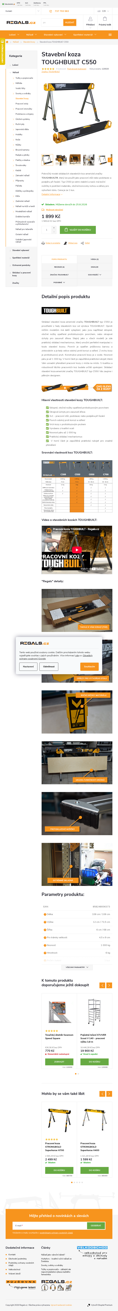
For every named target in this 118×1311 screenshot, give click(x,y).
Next (109, 985)
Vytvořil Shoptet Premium (101, 1305)
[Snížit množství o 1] (54, 232)
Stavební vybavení (20, 250)
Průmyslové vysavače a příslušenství (25, 223)
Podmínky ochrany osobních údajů (21, 1264)
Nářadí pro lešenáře (24, 229)
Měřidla (19, 83)
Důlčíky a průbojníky (25, 191)
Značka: (51, 72)
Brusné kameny (22, 149)
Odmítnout (49, 666)
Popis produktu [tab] (59, 259)
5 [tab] (82, 1182)
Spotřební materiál (20, 257)
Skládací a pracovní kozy (21, 274)
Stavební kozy (22, 98)
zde (77, 655)
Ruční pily (20, 124)
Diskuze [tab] (94, 267)
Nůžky (18, 144)
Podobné (58, 282)
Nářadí (16, 72)
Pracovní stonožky (24, 108)
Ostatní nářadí (22, 234)
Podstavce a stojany (25, 114)
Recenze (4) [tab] (59, 267)
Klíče (18, 196)
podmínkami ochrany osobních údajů (56, 1232)
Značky (15, 283)
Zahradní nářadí (22, 175)
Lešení (15, 65)
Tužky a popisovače (24, 78)
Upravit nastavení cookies (61, 1305)
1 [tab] (75, 1074)
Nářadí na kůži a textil (25, 206)
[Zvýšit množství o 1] (54, 228)
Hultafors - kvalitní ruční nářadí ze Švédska (56, 1260)
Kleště (18, 170)
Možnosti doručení (54, 209)
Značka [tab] (59, 275)
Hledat (69, 22)
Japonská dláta (22, 129)
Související (93, 275)
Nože (18, 139)
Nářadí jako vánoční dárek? (53, 1254)
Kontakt (9, 11)
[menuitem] (14, 34)
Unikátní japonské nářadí (23, 240)
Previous (102, 985)
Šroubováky (21, 165)
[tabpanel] (59, 1031)
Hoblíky (19, 134)
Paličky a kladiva (23, 160)
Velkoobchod (14, 1269)
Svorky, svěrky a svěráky (52, 1265)
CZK (104, 11)
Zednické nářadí (22, 201)
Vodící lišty (20, 88)
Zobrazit (59, 1061)
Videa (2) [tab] (95, 259)
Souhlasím (89, 666)
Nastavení (28, 666)
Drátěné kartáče (23, 216)
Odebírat (96, 1225)
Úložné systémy (23, 119)
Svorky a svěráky (23, 93)
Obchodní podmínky (17, 1258)
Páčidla (19, 185)
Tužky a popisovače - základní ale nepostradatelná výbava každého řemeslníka (56, 1272)
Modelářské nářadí (24, 211)
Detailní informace (51, 194)
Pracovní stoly (22, 103)
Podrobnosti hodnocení (76, 69)
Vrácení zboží (14, 1273)
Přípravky (20, 180)
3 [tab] (77, 1182)
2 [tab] (78, 1074)
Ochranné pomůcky (21, 265)
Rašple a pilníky (22, 155)
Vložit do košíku (80, 229)
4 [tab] (79, 1182)
